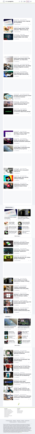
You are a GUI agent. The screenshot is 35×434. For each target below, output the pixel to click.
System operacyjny (19, 412)
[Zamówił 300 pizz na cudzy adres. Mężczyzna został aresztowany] (8, 368)
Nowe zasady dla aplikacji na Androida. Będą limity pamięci (22, 110)
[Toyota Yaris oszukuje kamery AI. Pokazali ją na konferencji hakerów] (20, 342)
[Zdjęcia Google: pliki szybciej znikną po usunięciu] (8, 178)
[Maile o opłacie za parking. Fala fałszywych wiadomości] (20, 333)
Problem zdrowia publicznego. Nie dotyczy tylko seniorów (22, 302)
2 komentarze (17, 355)
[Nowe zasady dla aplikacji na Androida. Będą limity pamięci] (8, 111)
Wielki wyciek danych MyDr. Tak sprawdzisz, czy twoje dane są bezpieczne (22, 60)
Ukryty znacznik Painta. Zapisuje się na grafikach (22, 21)
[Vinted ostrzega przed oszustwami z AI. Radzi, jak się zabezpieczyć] (8, 375)
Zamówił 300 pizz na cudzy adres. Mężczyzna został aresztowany (22, 367)
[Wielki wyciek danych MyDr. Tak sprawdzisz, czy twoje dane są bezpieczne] (8, 59)
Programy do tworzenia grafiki (8, 415)
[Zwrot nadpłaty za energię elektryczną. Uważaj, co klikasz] (24, 212)
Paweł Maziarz (22, 372)
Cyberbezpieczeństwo (20, 411)
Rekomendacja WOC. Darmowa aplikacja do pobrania (26, 223)
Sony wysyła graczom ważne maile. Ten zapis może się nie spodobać (21, 74)
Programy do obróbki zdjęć (7, 409)
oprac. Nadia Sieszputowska (24, 27)
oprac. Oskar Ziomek (23, 19)
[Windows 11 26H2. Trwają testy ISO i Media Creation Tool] (8, 134)
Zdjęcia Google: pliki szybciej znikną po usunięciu (21, 178)
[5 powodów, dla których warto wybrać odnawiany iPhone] (8, 104)
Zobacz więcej (17, 236)
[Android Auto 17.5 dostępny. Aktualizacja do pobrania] (6, 337)
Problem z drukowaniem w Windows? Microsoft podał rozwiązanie (21, 288)
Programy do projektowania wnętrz (8, 411)
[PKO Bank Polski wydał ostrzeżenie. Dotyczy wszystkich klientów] (20, 228)
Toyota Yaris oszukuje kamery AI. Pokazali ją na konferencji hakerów (26, 341)
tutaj (21, 432)
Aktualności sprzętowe (20, 410)
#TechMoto (7, 316)
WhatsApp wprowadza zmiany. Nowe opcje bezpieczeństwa (13, 232)
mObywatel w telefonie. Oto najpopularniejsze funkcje (21, 185)
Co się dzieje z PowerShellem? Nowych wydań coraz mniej (21, 36)
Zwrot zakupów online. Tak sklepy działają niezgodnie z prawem (22, 66)
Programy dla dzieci (6, 414)
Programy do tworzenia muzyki (8, 410)
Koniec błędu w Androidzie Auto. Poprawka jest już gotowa (22, 148)
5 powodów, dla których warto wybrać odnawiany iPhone (21, 103)
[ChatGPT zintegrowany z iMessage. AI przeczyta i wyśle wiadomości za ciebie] (8, 397)
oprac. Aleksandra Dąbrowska (24, 64)
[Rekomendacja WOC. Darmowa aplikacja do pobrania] (20, 223)
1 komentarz (17, 76)
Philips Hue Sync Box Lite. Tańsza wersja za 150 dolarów (22, 258)
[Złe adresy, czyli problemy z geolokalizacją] (20, 337)
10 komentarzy (17, 173)
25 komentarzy (17, 290)
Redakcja (14, 420)
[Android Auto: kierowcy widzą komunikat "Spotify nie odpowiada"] (8, 251)
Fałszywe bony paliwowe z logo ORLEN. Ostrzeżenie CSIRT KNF (12, 341)
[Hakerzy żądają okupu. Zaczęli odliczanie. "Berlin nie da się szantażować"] (8, 29)
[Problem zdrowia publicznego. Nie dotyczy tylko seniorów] (8, 303)
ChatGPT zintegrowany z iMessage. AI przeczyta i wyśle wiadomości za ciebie (22, 397)
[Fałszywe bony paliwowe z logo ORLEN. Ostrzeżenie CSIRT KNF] (6, 342)
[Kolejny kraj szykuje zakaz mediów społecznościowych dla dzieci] (8, 310)
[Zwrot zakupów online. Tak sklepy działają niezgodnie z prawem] (8, 67)
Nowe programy (6, 416)
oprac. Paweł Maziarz (23, 71)
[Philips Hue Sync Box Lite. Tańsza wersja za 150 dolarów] (8, 258)
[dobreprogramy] (10, 1)
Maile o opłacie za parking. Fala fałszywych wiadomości (25, 332)
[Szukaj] (19, 1)
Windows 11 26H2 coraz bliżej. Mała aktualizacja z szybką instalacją (21, 296)
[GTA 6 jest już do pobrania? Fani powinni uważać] (8, 360)
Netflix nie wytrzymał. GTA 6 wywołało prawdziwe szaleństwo (22, 140)
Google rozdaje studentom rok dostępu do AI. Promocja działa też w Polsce (22, 390)
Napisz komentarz (17, 24)
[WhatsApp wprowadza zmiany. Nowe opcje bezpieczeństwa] (6, 232)
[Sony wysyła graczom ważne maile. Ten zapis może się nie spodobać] (8, 74)
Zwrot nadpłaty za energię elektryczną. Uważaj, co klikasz (23, 218)
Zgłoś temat (27, 420)
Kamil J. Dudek (22, 34)
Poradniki (18, 409)
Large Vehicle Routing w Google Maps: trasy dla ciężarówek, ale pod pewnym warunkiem (23, 327)
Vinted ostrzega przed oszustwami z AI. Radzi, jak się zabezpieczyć (22, 374)
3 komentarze (17, 68)
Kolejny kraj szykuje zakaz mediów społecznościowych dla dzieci (22, 310)
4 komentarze (17, 253)
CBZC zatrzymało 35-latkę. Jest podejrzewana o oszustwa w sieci (26, 232)
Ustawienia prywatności (22, 421)
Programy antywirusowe (7, 413)
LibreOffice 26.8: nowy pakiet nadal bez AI (21, 170)
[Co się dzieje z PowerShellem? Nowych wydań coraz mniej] (8, 37)
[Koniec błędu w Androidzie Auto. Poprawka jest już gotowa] (8, 148)
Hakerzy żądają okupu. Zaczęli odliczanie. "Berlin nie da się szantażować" (21, 30)
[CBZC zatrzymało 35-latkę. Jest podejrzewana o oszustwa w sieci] (20, 232)
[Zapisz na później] (29, 24)
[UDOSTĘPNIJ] (30, 24)
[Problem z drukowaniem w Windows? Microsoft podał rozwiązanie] (8, 288)
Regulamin (19, 420)
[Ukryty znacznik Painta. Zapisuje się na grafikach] (8, 22)
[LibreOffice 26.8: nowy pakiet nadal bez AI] (8, 171)
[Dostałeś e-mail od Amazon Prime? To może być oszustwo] (8, 96)
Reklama (22, 420)
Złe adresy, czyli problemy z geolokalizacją (25, 337)
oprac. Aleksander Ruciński (22, 329)
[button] (31, 1)
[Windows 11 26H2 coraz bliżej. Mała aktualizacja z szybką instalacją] (8, 295)
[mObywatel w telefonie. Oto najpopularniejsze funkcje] (8, 186)
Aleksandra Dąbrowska (23, 300)
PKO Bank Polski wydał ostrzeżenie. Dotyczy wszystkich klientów (25, 227)
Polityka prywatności (13, 421)
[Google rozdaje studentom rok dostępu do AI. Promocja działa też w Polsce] (8, 390)
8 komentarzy (17, 61)
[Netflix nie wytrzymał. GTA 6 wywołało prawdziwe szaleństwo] (8, 141)
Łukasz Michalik (24, 338)
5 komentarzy (17, 180)
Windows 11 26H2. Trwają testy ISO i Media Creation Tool (21, 133)
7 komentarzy (17, 113)
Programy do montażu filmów (8, 412)
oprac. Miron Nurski (23, 394)
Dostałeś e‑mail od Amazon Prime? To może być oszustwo (22, 96)
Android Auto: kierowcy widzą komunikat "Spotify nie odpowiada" (21, 251)
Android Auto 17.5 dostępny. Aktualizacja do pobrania (12, 337)
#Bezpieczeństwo (9, 207)
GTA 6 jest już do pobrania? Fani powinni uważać (22, 360)
